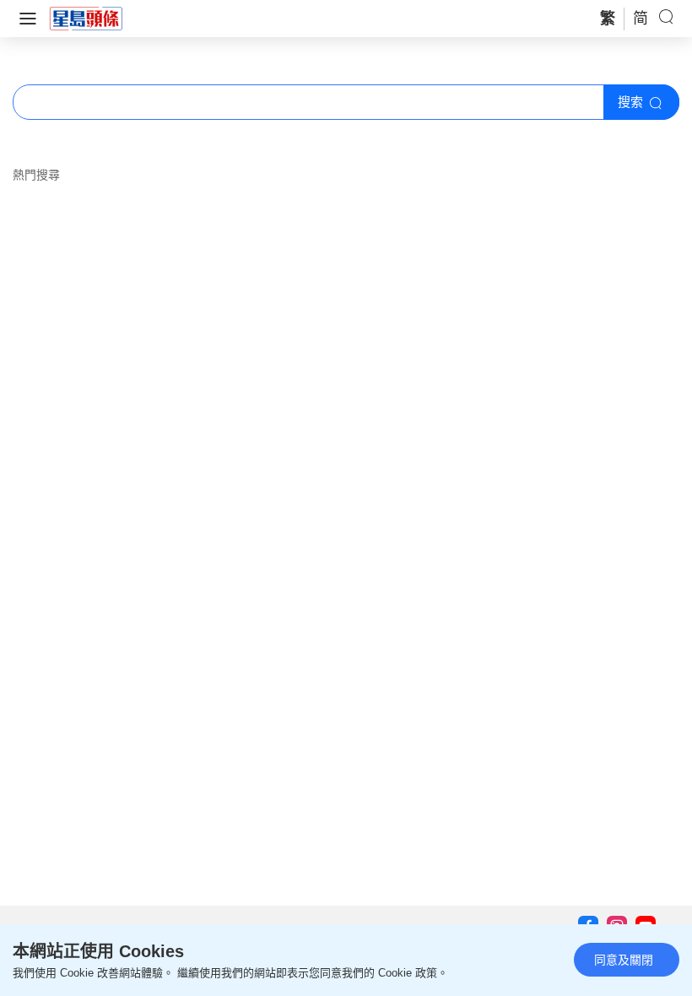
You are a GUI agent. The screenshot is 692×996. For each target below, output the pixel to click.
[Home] (86, 17)
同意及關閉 (623, 959)
